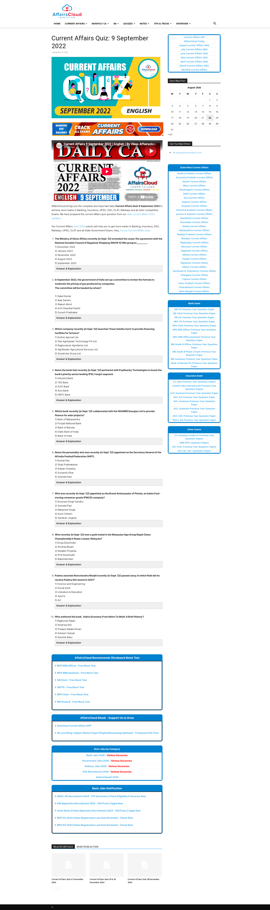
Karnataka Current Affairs (194, 222)
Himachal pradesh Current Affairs (194, 209)
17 (172, 117)
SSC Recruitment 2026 (107, 771)
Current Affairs (75, 23)
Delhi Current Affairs (194, 193)
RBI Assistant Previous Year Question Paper (194, 358)
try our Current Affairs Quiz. (135, 230)
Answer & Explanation (68, 268)
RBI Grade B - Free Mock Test (73, 701)
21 (203, 117)
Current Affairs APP (194, 37)
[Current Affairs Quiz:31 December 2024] (69, 865)
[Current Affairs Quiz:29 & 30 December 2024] (107, 865)
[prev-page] (53, 889)
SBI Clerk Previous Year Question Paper (194, 313)
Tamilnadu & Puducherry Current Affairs (194, 270)
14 (203, 111)
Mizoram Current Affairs (194, 246)
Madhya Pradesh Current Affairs (194, 234)
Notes (143, 23)
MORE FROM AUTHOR (87, 847)
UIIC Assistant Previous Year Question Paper (194, 393)
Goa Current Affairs (194, 197)
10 (172, 111)
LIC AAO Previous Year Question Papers (194, 381)
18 (180, 117)
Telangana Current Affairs (194, 275)
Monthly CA (99, 23)
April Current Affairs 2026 (194, 61)
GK (114, 23)
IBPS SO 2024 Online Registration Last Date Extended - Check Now (95, 817)
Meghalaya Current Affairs (194, 242)
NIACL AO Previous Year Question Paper (194, 419)
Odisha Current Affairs (194, 254)
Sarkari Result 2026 (107, 777)
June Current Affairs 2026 (194, 53)
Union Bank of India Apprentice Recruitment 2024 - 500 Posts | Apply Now (99, 810)
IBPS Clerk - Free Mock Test (72, 694)
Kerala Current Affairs (194, 226)
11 (180, 111)
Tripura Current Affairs (194, 279)
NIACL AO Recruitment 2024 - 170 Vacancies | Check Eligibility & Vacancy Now (101, 796)
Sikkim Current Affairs (194, 266)
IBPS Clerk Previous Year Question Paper (194, 325)
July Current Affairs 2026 (194, 49)
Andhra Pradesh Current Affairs (194, 173)
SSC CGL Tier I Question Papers (194, 450)
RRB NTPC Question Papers (194, 442)
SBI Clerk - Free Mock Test (72, 680)
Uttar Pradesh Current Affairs (194, 283)
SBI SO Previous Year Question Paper (194, 317)
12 (188, 111)
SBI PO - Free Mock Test (70, 687)
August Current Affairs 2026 (194, 45)
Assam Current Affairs (194, 181)
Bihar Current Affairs (194, 185)
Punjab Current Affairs (194, 258)
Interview (182, 23)
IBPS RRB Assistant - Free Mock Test (77, 672)
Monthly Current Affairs (194, 69)
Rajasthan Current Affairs (194, 262)
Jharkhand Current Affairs (194, 218)
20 (196, 117)
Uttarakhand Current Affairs (194, 287)
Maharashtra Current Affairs (194, 230)
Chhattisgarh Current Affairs (194, 189)
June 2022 (79, 226)
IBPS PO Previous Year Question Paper (194, 321)
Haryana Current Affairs (194, 205)
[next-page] (58, 889)
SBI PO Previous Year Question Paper (194, 309)
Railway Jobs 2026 (107, 766)
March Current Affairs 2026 (194, 65)
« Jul (170, 134)
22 (210, 117)
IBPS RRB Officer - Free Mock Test (76, 665)
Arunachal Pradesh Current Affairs (194, 177)
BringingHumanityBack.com (187, 152)
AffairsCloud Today (194, 41)
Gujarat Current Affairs (194, 201)
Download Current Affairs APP (74, 725)
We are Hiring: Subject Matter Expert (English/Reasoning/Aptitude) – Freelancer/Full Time (108, 732)
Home (57, 23)
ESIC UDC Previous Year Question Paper (194, 415)
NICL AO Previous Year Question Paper (194, 397)
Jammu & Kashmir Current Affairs (194, 214)
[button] (214, 23)
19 (188, 117)
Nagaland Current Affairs (194, 250)
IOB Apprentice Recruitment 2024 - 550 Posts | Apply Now (90, 803)
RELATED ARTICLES (63, 847)
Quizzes (128, 23)
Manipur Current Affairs (194, 238)
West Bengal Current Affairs (194, 291)
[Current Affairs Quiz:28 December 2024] (145, 865)
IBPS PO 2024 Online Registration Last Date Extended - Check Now (95, 825)
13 (196, 111)
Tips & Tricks (161, 23)
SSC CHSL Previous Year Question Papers (194, 446)
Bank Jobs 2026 (107, 755)
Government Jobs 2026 (107, 760)
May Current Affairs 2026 (194, 57)
